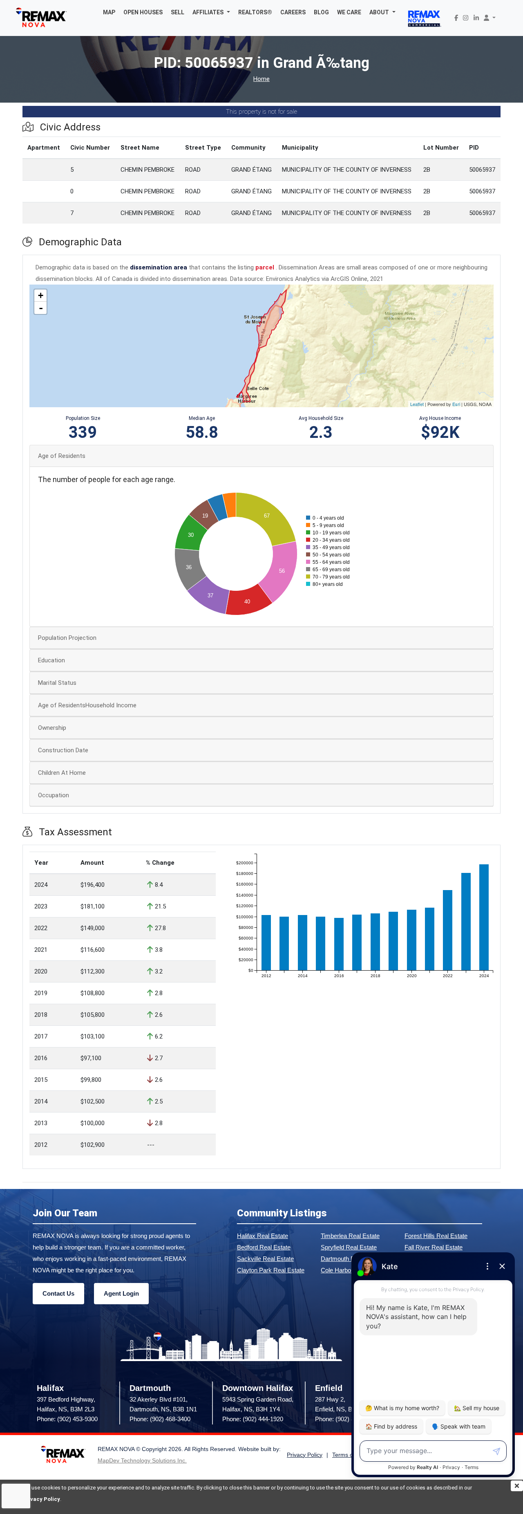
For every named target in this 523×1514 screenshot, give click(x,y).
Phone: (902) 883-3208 (345, 1418)
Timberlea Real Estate (350, 1235)
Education (51, 660)
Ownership (52, 727)
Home (261, 79)
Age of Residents (61, 456)
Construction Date (63, 750)
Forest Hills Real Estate (436, 1235)
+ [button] (40, 295)
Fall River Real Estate (434, 1247)
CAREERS (293, 12)
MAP (109, 12)
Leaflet (417, 404)
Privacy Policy (41, 1499)
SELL (177, 12)
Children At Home (62, 772)
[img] (517, 1486)
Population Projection (67, 637)
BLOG (321, 12)
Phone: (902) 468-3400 (160, 1418)
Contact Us (58, 1293)
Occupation (53, 795)
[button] (211, 12)
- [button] (41, 308)
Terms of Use (349, 1455)
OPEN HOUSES (143, 12)
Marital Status (57, 682)
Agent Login (121, 1293)
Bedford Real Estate (264, 1247)
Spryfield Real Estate (349, 1247)
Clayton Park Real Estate (270, 1270)
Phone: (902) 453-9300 (67, 1418)
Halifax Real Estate (262, 1235)
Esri (456, 404)
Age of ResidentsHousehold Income (87, 705)
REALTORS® (255, 12)
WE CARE (349, 12)
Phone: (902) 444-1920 (252, 1418)
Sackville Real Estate (265, 1258)
